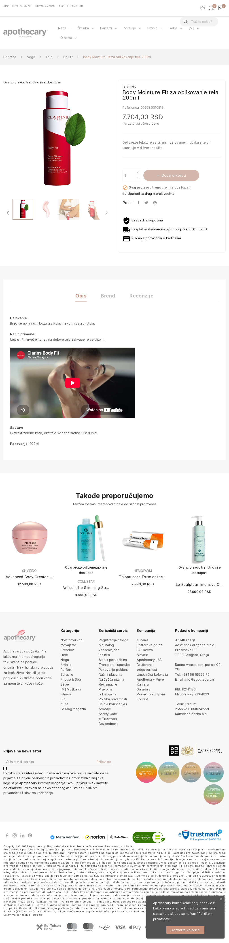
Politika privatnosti (113, 699)
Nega (65, 660)
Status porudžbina (113, 660)
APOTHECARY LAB (71, 6)
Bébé (65, 684)
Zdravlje (67, 674)
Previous (8, 212)
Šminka (66, 665)
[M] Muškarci (71, 689)
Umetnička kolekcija (152, 674)
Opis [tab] (80, 296)
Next (114, 140)
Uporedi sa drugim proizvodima (151, 193)
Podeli (139, 202)
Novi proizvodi (72, 640)
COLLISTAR (86, 581)
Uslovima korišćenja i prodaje (22, 914)
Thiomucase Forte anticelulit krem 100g (143, 577)
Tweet (146, 202)
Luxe (64, 655)
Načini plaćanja (110, 674)
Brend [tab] (108, 296)
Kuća (64, 704)
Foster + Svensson (89, 846)
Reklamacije (108, 684)
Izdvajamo (68, 645)
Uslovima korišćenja (37, 793)
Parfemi (66, 669)
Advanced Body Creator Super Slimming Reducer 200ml (29, 577)
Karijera (143, 684)
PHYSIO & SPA (45, 6)
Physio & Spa (71, 679)
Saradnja (144, 689)
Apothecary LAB (149, 660)
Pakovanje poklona (114, 669)
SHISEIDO (29, 570)
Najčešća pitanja (111, 679)
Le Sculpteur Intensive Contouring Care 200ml (200, 584)
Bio (63, 699)
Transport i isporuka (114, 665)
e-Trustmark (108, 719)
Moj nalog (106, 645)
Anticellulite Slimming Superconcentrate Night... (86, 587)
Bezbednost (108, 724)
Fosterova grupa (149, 645)
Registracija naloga (113, 640)
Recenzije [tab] (141, 296)
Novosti (142, 655)
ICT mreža (145, 650)
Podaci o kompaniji (151, 694)
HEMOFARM (143, 570)
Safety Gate (108, 714)
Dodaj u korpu (173, 175)
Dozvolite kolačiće (185, 930)
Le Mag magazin (73, 709)
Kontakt (142, 699)
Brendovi (68, 650)
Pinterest (155, 202)
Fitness (66, 694)
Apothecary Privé (150, 679)
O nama (142, 640)
